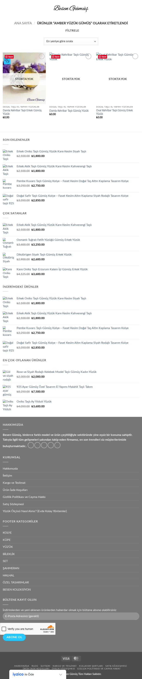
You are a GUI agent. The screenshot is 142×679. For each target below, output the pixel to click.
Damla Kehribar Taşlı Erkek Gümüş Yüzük (22, 112)
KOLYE (7, 532)
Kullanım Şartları (91, 666)
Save (10, 56)
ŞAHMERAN (11, 568)
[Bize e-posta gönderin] (51, 445)
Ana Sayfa (23, 23)
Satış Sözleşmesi (13, 504)
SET (5, 561)
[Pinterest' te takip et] (57, 445)
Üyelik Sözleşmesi (63, 669)
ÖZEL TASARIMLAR (16, 582)
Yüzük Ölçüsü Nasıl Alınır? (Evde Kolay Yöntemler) (35, 511)
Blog (35, 666)
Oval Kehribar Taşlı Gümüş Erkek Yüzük (114, 112)
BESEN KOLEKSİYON (17, 589)
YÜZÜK (8, 546)
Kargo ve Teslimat (14, 482)
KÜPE (7, 539)
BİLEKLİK (9, 554)
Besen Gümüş (70, 674)
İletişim (7, 475)
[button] (5, 8)
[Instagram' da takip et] (37, 445)
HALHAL (8, 575)
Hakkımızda (10, 468)
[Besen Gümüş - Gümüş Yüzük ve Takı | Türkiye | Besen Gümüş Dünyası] (71, 8)
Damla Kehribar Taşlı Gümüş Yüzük (69, 110)
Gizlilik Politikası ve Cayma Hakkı (24, 497)
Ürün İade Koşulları (15, 490)
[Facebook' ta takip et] (31, 445)
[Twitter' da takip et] (44, 445)
